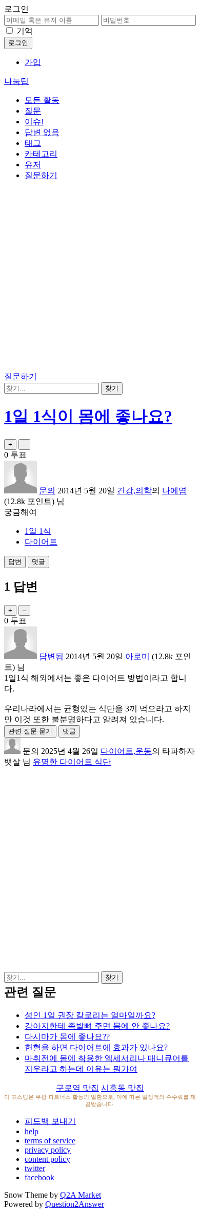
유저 (33, 164)
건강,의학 (134, 490)
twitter (35, 1168)
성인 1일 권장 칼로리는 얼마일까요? (90, 1015)
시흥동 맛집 (122, 1088)
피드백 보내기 (50, 1121)
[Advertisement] (100, 277)
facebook (39, 1177)
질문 (33, 110)
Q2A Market (80, 1194)
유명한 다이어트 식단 (72, 761)
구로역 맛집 (77, 1088)
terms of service (50, 1140)
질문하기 (41, 175)
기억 (24, 31)
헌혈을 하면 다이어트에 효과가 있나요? (96, 1047)
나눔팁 (16, 81)
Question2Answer (74, 1204)
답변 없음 (42, 132)
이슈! (34, 121)
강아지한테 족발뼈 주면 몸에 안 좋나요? (97, 1026)
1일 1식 (38, 531)
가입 (33, 62)
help (31, 1131)
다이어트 (41, 541)
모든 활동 (42, 100)
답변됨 (51, 656)
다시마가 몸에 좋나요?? (67, 1036)
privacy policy (48, 1149)
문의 (47, 490)
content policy (47, 1159)
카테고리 (41, 153)
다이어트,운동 (126, 751)
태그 (33, 143)
